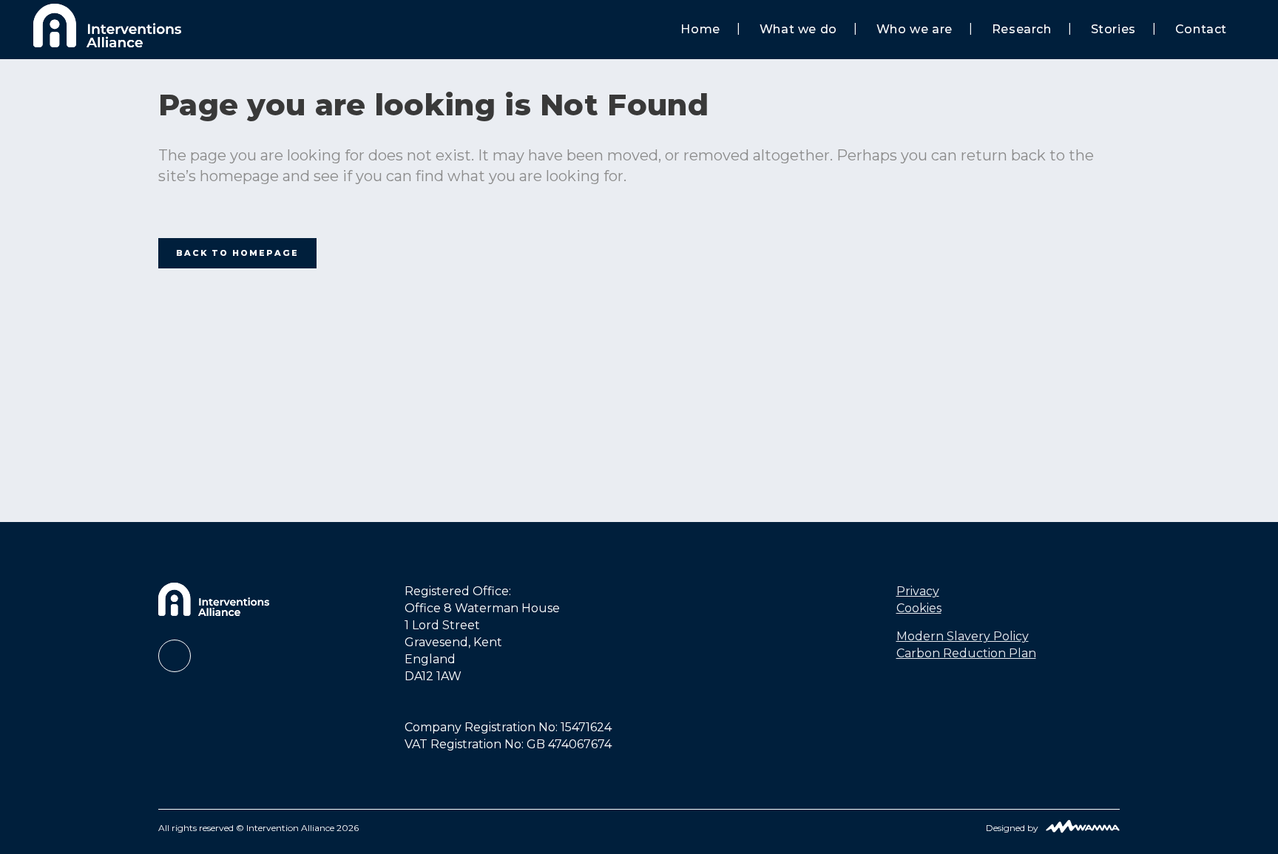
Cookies (918, 608)
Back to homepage (237, 253)
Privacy (917, 591)
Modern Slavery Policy (962, 636)
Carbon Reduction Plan (966, 653)
